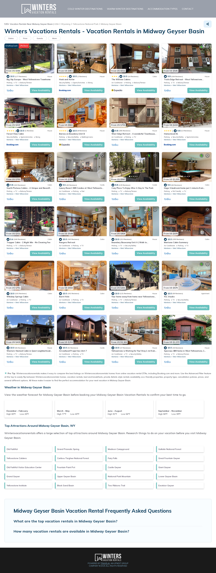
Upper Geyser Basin (66, 476)
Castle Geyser (114, 467)
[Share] (208, 24)
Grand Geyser (13, 476)
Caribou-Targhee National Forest (73, 458)
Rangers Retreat (67, 242)
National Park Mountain (119, 476)
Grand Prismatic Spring (68, 449)
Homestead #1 (171, 134)
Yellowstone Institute (17, 485)
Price (25, 38)
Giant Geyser (164, 467)
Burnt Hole (64, 296)
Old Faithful (12, 449)
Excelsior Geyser (166, 485)
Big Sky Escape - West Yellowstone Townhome (29, 79)
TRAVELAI (105, 563)
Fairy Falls (112, 458)
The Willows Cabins (121, 79)
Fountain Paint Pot (66, 467)
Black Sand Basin (65, 485)
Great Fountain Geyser (169, 458)
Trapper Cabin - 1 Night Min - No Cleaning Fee (28, 242)
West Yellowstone (21, 85)
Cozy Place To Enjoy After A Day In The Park (132, 188)
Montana (10, 85)
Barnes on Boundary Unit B (72, 134)
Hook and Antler (67, 79)
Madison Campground (118, 449)
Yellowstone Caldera (17, 458)
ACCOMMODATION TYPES (163, 8)
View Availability (41, 90)
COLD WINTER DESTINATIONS (85, 8)
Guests (40, 38)
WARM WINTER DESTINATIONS (125, 8)
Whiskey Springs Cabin (17, 296)
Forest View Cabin (15, 134)
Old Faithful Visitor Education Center (24, 467)
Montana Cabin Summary (176, 242)
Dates (11, 38)
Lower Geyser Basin (168, 476)
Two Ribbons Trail (116, 485)
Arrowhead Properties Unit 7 (73, 351)
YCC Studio (169, 296)
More (54, 38)
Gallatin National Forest (169, 449)
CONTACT (188, 8)
